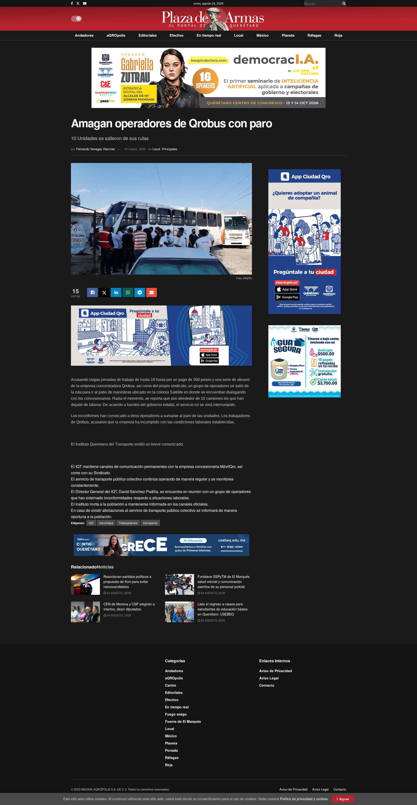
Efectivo (176, 35)
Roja (338, 35)
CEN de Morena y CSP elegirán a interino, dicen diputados (129, 606)
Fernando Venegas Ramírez (95, 149)
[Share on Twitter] (104, 292)
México (263, 35)
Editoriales (148, 35)
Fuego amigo (176, 714)
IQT (91, 523)
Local (238, 35)
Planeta (288, 35)
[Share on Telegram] (139, 292)
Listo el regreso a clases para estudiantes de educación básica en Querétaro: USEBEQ (223, 609)
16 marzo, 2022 (135, 149)
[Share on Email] (151, 292)
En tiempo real (209, 35)
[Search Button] (343, 3)
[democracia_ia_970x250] (208, 77)
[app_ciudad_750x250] (161, 335)
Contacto (266, 685)
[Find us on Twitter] (78, 3)
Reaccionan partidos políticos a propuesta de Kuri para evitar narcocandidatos (127, 581)
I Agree (343, 799)
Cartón (170, 685)
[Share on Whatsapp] (128, 292)
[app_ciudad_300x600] (304, 240)
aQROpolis (116, 35)
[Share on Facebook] (92, 292)
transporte (150, 523)
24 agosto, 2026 (118, 593)
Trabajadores (128, 523)
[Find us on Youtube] (84, 3)
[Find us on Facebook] (72, 3)
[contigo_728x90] (161, 544)
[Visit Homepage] (214, 19)
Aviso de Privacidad (275, 670)
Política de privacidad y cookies (304, 798)
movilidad (106, 523)
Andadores (84, 35)
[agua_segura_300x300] (304, 360)
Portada (171, 750)
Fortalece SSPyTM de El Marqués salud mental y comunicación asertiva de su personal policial (224, 581)
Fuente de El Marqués (183, 721)
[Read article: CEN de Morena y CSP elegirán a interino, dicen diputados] (85, 612)
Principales (169, 149)
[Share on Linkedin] (116, 292)
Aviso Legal (269, 678)
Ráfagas (314, 35)
